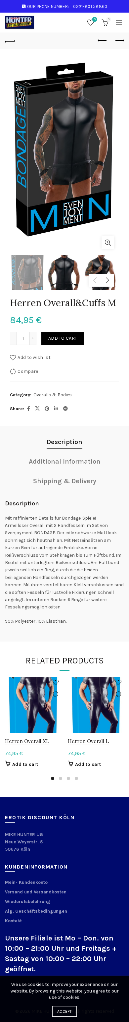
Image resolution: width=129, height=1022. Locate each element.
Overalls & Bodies (52, 395)
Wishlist (95, 19)
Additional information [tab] (65, 461)
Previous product (102, 40)
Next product (119, 40)
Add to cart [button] (25, 764)
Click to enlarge (108, 242)
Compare (28, 371)
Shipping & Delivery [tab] (64, 481)
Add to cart (62, 338)
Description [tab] (64, 442)
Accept (64, 1011)
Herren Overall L (88, 741)
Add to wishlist (34, 357)
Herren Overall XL (27, 741)
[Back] (10, 40)
